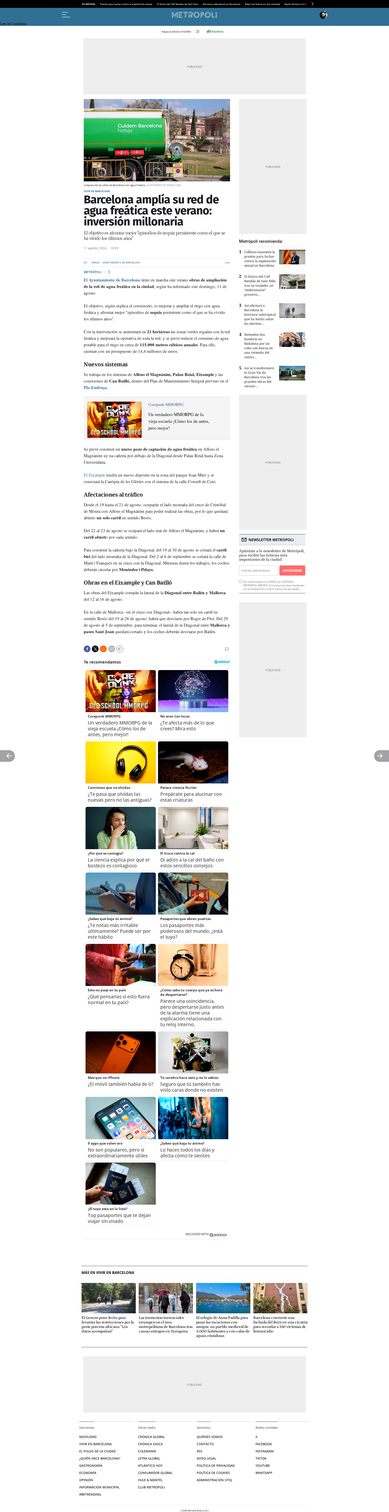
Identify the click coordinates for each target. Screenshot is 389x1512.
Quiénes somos (210, 1437)
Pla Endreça (95, 387)
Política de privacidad (216, 1465)
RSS (199, 1451)
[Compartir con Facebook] (87, 649)
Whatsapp (264, 1473)
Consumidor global (155, 1473)
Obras (95, 262)
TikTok (261, 1458)
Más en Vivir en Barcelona (107, 1272)
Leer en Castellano (13, 24)
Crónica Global (151, 1437)
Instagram (265, 1451)
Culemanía (147, 1451)
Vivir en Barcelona (97, 191)
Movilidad (88, 1437)
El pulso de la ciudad (97, 1451)
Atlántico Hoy (150, 1465)
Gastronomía (90, 1465)
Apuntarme (292, 570)
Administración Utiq (214, 1480)
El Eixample (94, 475)
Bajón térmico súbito (296, 4)
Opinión (86, 1480)
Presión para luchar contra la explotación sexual (126, 4)
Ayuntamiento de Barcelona (121, 262)
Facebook (264, 1444)
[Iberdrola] (215, 31)
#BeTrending (90, 1494)
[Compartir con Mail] (111, 649)
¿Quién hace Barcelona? (99, 1458)
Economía (87, 1473)
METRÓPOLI (93, 272)
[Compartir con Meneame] (103, 649)
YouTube (263, 1465)
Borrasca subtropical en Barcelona (221, 4)
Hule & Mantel (150, 1480)
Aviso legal (206, 1458)
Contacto (205, 1444)
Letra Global (149, 1458)
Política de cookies (213, 1473)
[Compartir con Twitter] (95, 649)
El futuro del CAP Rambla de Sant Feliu (177, 4)
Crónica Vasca (150, 1444)
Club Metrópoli (151, 1487)
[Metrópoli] (194, 15)
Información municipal (99, 1487)
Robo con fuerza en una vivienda (262, 4)
